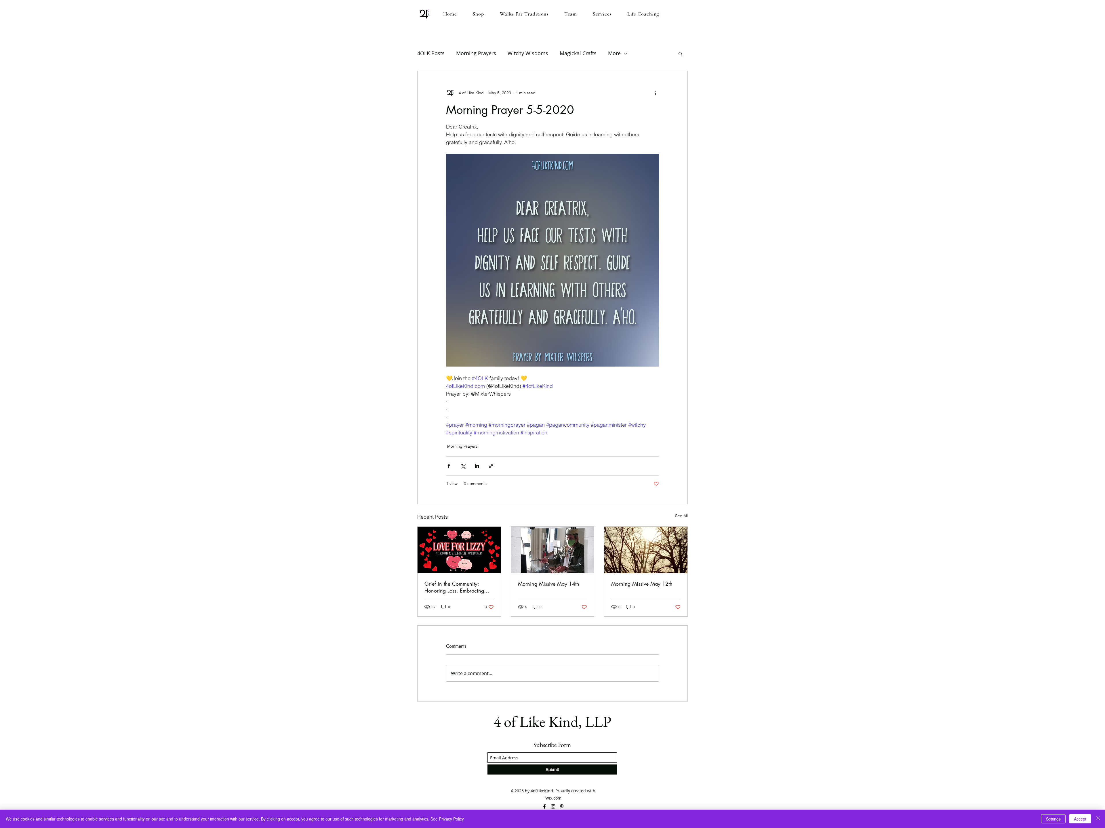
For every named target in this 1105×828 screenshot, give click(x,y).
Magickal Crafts (578, 53)
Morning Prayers (476, 53)
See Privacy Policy (447, 819)
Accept (1080, 819)
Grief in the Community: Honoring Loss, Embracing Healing (454, 587)
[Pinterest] (562, 806)
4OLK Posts (431, 53)
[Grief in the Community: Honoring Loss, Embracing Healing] (459, 550)
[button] (680, 53)
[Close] (1098, 818)
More (614, 53)
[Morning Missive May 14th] (552, 550)
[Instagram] (553, 806)
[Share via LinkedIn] (477, 466)
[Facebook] (544, 806)
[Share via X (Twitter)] (463, 466)
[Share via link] (491, 466)
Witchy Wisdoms (528, 53)
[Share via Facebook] (448, 466)
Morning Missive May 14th (548, 583)
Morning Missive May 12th (641, 583)
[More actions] (655, 92)
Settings (1053, 819)
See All (681, 515)
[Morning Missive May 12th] (645, 550)
